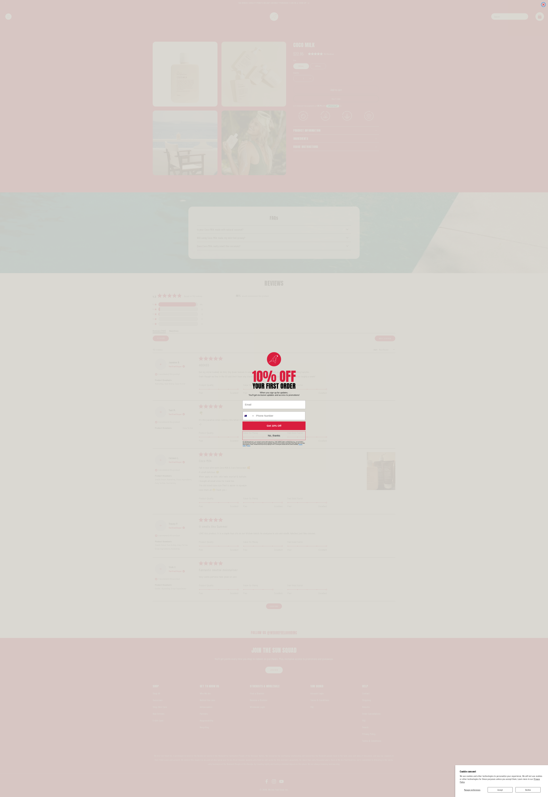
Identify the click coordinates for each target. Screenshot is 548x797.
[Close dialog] (543, 4)
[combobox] (249, 416)
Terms (248, 445)
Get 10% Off (274, 425)
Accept (500, 789)
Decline (528, 789)
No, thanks (274, 435)
